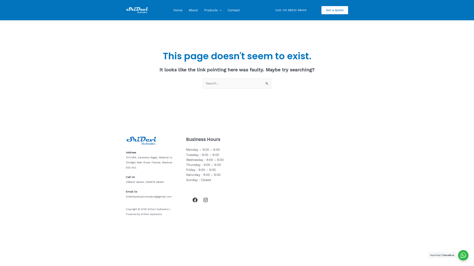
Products (211, 10)
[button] (334, 10)
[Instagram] (205, 199)
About (193, 10)
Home (177, 10)
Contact (234, 10)
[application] (219, 10)
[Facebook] (195, 199)
